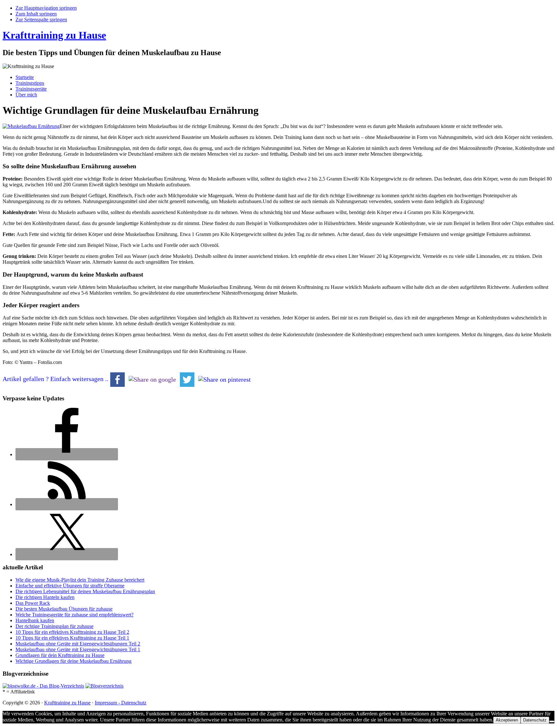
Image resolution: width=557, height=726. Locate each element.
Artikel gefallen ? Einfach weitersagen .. (55, 378)
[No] (551, 721)
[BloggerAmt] (104, 686)
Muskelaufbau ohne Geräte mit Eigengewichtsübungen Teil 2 (77, 643)
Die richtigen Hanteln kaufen (44, 597)
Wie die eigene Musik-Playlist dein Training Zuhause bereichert (79, 580)
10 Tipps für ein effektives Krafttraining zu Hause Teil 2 (72, 632)
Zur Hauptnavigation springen (46, 8)
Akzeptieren (507, 720)
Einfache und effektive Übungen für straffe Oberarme (69, 585)
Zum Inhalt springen (36, 13)
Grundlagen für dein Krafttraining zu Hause (59, 655)
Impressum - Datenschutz (120, 702)
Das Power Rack (32, 603)
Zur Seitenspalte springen (41, 19)
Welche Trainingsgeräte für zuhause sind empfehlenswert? (74, 614)
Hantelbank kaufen (34, 620)
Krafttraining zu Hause (54, 35)
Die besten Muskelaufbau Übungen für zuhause (63, 609)
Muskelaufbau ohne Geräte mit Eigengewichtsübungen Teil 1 (77, 649)
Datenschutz (535, 720)
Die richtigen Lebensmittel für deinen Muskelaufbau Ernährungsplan (85, 591)
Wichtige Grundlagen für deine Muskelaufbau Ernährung (73, 661)
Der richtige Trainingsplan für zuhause (54, 626)
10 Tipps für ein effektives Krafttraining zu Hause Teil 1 (72, 638)
